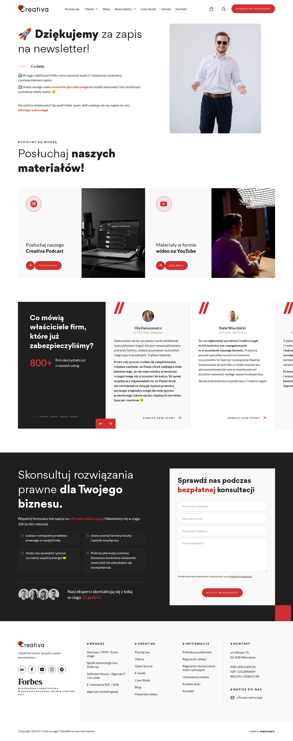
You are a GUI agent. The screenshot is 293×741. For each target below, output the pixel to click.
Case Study (148, 9)
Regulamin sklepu (195, 659)
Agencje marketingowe (102, 691)
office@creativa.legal (33, 110)
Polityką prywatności (241, 576)
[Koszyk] (211, 8)
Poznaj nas (72, 9)
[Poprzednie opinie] (101, 424)
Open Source (143, 666)
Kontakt (181, 9)
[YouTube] (42, 669)
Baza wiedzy (123, 9)
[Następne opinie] (111, 424)
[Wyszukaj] (223, 8)
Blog (138, 687)
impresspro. (267, 731)
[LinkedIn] (22, 669)
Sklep (106, 9)
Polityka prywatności (197, 652)
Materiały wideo (146, 694)
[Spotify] (62, 669)
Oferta (89, 9)
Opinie (165, 9)
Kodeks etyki (191, 684)
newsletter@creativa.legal (70, 87)
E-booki (140, 673)
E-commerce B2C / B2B (103, 684)
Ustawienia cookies (196, 677)
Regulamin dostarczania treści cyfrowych (199, 668)
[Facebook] (32, 669)
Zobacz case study (159, 417)
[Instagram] (52, 669)
